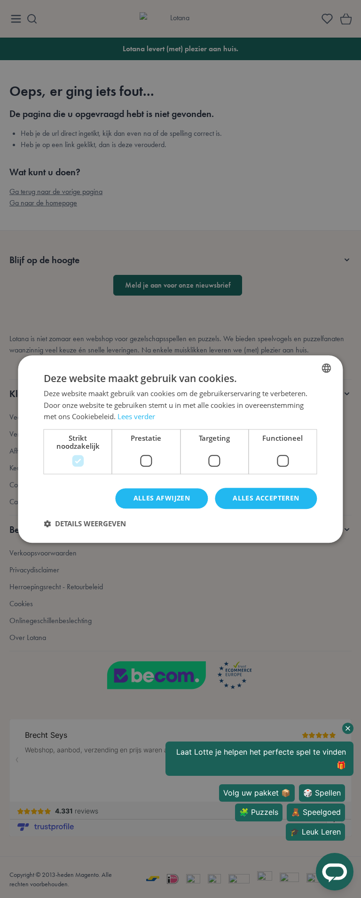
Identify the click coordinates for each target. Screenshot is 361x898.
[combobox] (326, 368)
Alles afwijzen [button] (161, 497)
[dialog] (180, 449)
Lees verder (136, 417)
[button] (85, 523)
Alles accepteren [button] (266, 497)
